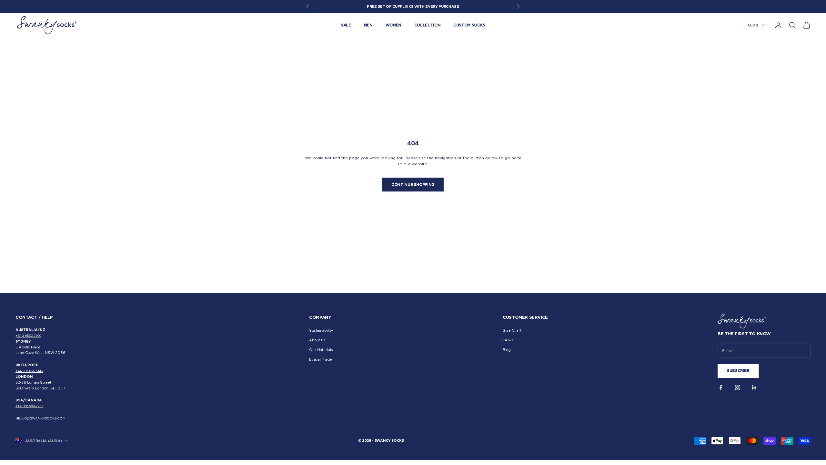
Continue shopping (413, 184)
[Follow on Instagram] (737, 387)
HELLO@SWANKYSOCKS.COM (40, 418)
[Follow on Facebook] (721, 387)
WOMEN (393, 25)
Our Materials (321, 350)
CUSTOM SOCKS (469, 25)
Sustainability (321, 330)
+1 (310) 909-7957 (29, 406)
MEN (368, 25)
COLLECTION (427, 25)
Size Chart (512, 330)
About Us (317, 340)
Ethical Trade (320, 359)
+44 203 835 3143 (29, 371)
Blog (507, 350)
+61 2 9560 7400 (28, 335)
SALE (346, 25)
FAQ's (508, 340)
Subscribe (738, 370)
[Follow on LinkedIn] (754, 387)
